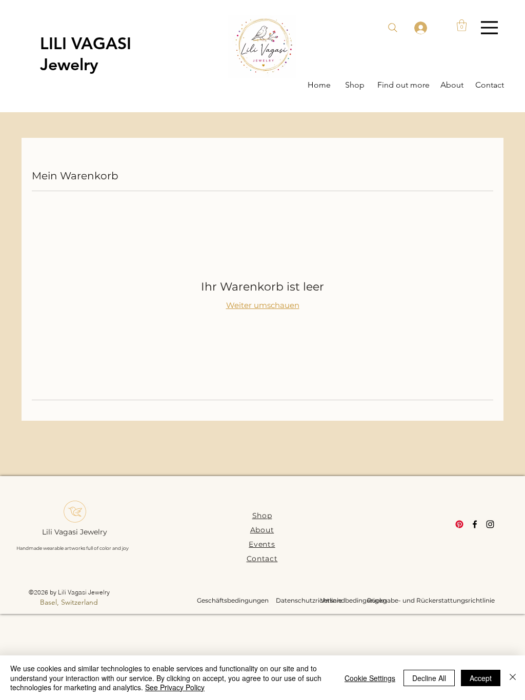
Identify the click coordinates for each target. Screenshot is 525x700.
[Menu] (489, 27)
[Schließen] (513, 678)
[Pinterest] (459, 524)
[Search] (393, 28)
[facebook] (475, 524)
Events (262, 544)
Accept (481, 678)
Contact (262, 558)
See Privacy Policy (175, 687)
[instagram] (490, 524)
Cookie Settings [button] (370, 678)
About (262, 529)
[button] (462, 25)
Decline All (429, 678)
